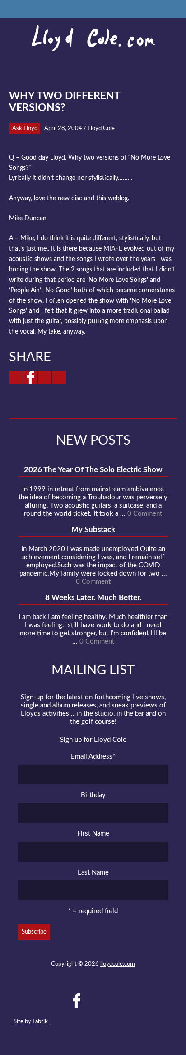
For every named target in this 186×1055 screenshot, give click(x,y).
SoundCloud (92, 1000)
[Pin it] (59, 377)
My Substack (93, 529)
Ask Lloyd (24, 128)
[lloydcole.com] (93, 38)
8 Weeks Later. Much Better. (93, 597)
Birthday (93, 795)
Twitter (60, 1000)
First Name (93, 833)
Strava (109, 1000)
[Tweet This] (16, 377)
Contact (44, 1000)
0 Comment (144, 513)
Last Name (93, 872)
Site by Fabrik (31, 1022)
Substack (141, 1000)
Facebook (76, 1000)
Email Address (93, 756)
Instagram (125, 1000)
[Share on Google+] (44, 377)
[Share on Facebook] (30, 377)
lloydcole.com (117, 964)
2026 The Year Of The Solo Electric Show (93, 470)
